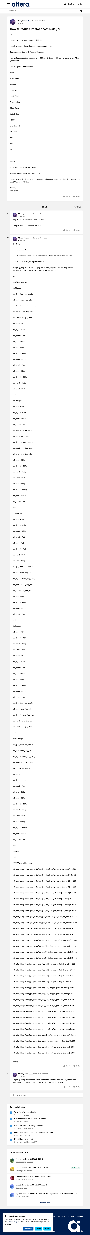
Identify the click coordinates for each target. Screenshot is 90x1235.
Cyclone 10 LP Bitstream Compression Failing (33, 1176)
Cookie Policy (12, 1222)
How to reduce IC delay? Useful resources (30, 1119)
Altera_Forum (22, 21)
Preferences (28, 1229)
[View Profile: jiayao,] (12, 1195)
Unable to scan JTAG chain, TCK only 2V (32, 1167)
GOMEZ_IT (29, 1128)
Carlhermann (28, 1171)
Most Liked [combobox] (78, 207)
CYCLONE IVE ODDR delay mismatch (28, 1126)
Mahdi (26, 1121)
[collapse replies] (8, 213)
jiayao (26, 1196)
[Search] (65, 4)
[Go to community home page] (20, 4)
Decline (38, 1229)
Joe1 (25, 1188)
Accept (47, 1229)
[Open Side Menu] (8, 4)
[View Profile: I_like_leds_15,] (12, 1178)
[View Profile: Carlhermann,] (12, 1169)
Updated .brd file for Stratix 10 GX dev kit (32, 1185)
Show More (46, 1202)
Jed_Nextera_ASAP (30, 1142)
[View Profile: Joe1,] (12, 1186)
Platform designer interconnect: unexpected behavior (35, 1132)
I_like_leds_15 (28, 1179)
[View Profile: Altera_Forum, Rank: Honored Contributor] (12, 22)
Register (71, 4)
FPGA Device (13, 11)
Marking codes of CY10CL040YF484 (30, 1159)
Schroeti (27, 1135)
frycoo (26, 1115)
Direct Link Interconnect (23, 1139)
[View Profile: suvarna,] (12, 1160)
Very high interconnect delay (25, 1112)
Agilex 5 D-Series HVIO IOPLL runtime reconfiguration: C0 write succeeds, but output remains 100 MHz (46, 1194)
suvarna (30, 1162)
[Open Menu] (81, 10)
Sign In (79, 4)
